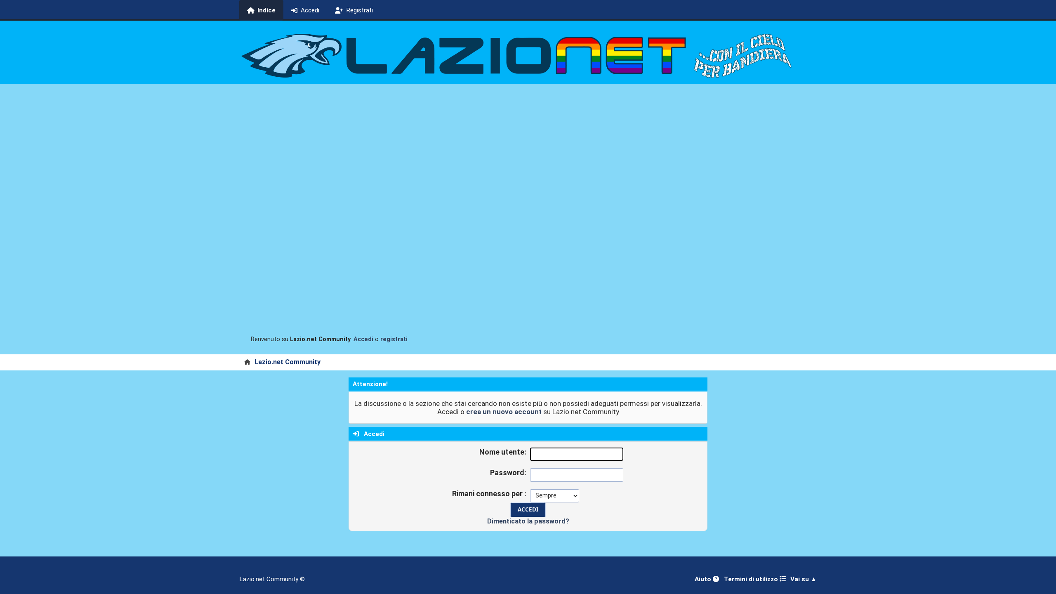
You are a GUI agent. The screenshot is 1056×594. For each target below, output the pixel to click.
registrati (394, 339)
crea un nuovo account (504, 412)
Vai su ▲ (803, 579)
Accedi (363, 339)
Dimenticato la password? (528, 521)
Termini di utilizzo (752, 579)
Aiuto (704, 579)
